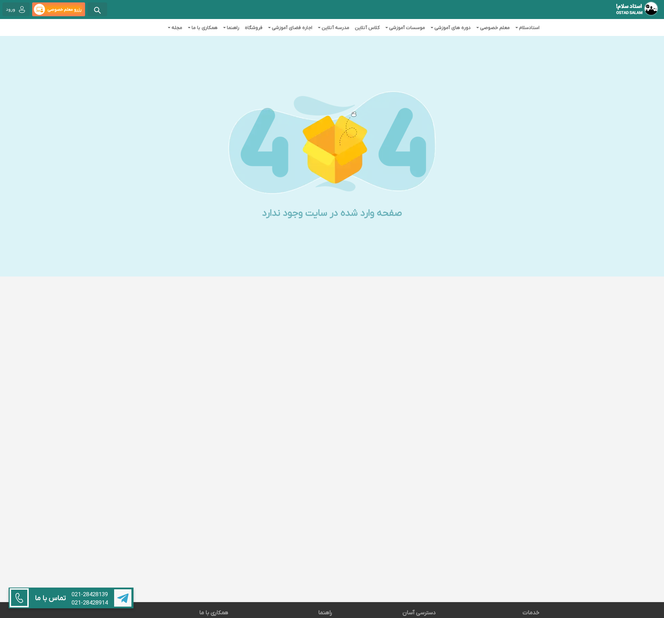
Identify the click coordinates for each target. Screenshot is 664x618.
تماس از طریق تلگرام (122, 598)
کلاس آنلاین (367, 27)
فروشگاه (253, 27)
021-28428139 (90, 594)
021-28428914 (90, 603)
